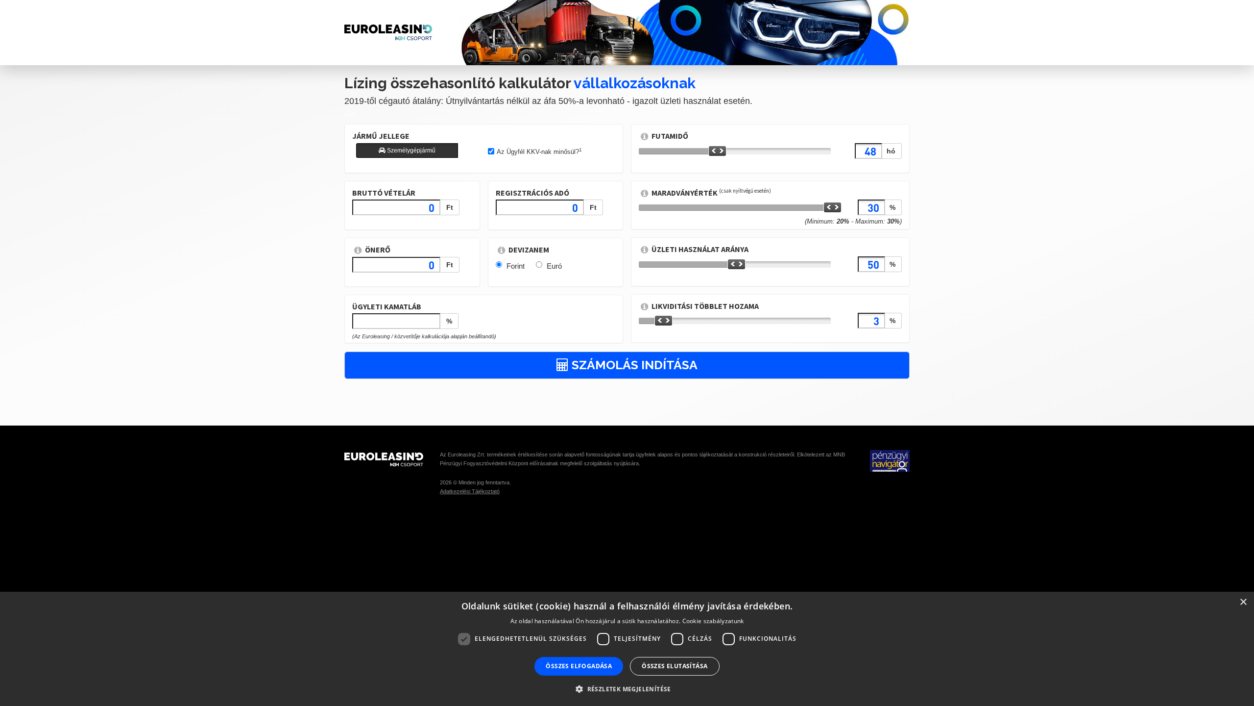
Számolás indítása (633, 364)
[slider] (717, 151)
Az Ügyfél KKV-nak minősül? (539, 151)
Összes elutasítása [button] (674, 666)
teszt (349, 114)
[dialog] (627, 649)
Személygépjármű (410, 150)
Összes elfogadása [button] (579, 666)
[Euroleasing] (388, 460)
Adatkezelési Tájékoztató (470, 491)
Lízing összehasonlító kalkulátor (520, 83)
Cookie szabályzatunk (713, 621)
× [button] (1243, 602)
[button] (627, 688)
